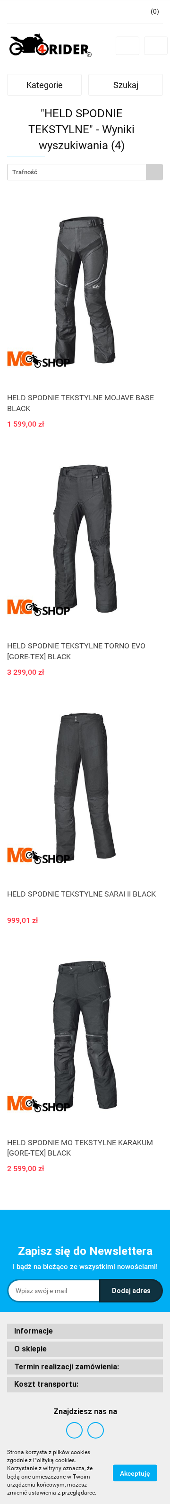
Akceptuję (135, 1473)
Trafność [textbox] (24, 172)
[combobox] (85, 172)
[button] (85, 1331)
